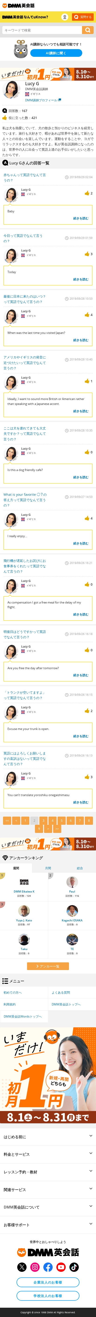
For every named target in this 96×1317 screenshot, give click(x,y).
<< (7, 820)
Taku (24, 949)
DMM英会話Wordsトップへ (23, 1016)
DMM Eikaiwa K (24, 891)
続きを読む (81, 218)
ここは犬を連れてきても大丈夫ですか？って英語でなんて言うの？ (24, 433)
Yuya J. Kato (24, 920)
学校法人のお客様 (48, 1295)
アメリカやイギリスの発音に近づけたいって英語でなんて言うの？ (24, 362)
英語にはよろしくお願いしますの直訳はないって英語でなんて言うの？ (24, 758)
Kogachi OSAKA (72, 920)
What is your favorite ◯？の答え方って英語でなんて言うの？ (25, 499)
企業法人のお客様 (48, 1282)
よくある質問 (61, 992)
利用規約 (9, 1004)
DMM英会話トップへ (66, 1004)
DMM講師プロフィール (41, 100)
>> (57, 829)
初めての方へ (12, 992)
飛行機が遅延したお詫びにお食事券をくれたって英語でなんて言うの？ (24, 566)
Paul (72, 891)
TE (72, 949)
